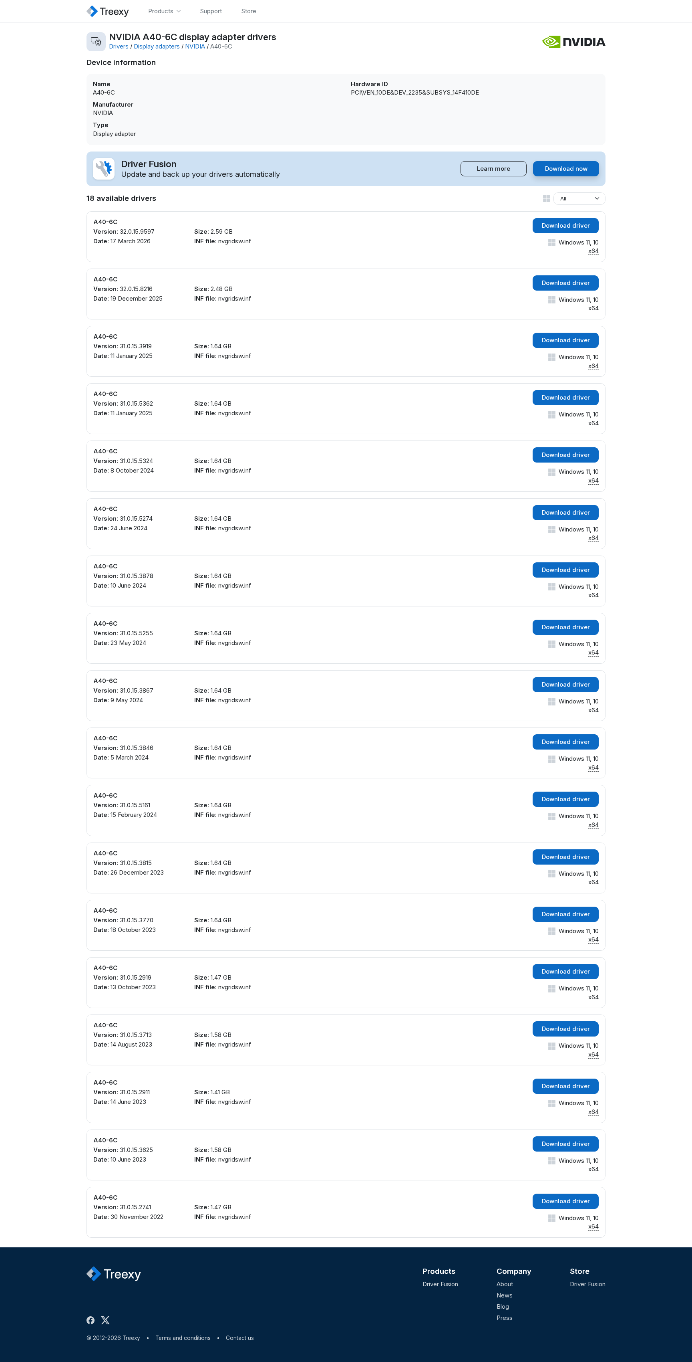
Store (579, 1271)
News (505, 1295)
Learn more (493, 168)
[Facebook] (92, 1320)
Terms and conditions (183, 1338)
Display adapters (157, 46)
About (505, 1284)
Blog (503, 1306)
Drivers (119, 46)
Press (505, 1318)
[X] (107, 1320)
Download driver (566, 225)
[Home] (107, 11)
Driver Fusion (440, 1284)
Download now (566, 168)
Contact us (240, 1338)
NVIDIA (195, 46)
